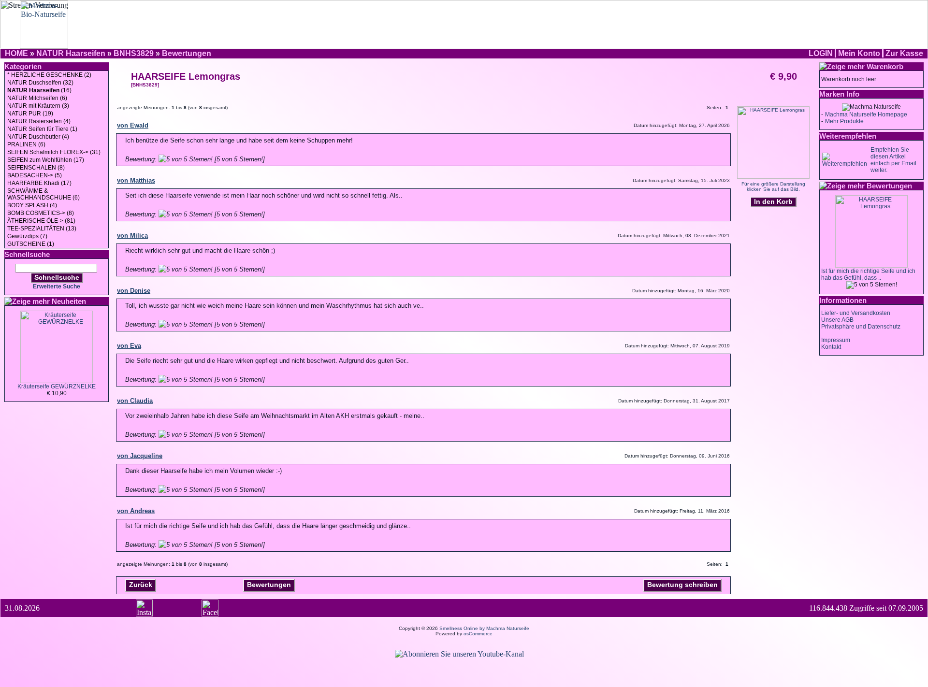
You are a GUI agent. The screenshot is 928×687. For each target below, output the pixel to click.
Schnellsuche (56, 277)
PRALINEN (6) (26, 144)
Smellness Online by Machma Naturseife (484, 628)
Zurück (140, 584)
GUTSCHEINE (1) (30, 244)
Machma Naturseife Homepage (866, 114)
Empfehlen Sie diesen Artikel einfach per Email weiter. (893, 159)
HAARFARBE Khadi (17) (39, 183)
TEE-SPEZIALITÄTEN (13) (41, 228)
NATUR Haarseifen (70, 53)
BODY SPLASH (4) (32, 205)
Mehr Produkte (844, 121)
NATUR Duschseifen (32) (40, 82)
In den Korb (773, 201)
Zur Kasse (904, 53)
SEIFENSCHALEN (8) (36, 167)
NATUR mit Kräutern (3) (38, 105)
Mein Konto (859, 53)
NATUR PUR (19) (30, 113)
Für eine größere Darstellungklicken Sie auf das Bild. (773, 186)
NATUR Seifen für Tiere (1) (42, 129)
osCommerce (478, 633)
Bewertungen (186, 53)
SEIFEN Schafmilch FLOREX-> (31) (54, 152)
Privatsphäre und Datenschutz (860, 326)
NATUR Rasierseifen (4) (39, 121)
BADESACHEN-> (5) (34, 175)
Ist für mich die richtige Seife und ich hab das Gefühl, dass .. (868, 274)
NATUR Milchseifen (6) (37, 98)
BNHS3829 (134, 53)
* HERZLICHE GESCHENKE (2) (49, 75)
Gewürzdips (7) (27, 236)
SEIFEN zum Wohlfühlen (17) (45, 160)
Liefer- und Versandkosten (855, 313)
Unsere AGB (837, 319)
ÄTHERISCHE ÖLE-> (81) (41, 220)
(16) (39, 90)
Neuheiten (69, 301)
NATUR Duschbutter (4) (38, 136)
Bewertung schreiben (682, 584)
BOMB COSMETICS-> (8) (40, 213)
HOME (16, 53)
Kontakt (831, 347)
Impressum (835, 340)
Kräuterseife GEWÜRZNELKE (56, 386)
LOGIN (821, 53)
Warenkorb (885, 66)
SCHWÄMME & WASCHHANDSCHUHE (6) (43, 194)
